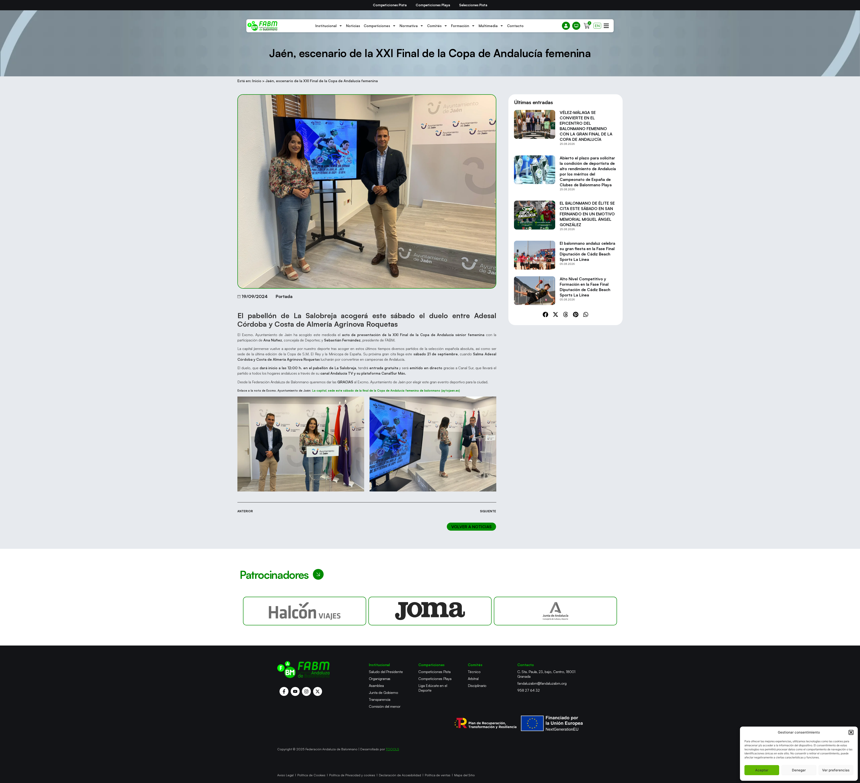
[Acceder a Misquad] (566, 26)
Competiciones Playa (433, 5)
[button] (851, 732)
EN (597, 26)
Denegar (799, 770)
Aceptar (761, 770)
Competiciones (377, 26)
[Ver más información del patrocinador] (304, 611)
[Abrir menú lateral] (606, 26)
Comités (434, 26)
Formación (460, 26)
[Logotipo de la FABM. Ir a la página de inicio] (262, 26)
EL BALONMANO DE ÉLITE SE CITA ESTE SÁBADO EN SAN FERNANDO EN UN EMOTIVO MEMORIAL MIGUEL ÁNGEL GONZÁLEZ (587, 214)
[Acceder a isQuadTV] (576, 26)
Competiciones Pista (390, 5)
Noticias (353, 26)
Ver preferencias (835, 770)
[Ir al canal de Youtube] (295, 691)
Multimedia (488, 26)
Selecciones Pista (473, 5)
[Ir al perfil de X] (317, 691)
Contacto (515, 26)
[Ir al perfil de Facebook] (284, 691)
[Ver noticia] (534, 129)
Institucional (326, 26)
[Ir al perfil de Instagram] (306, 691)
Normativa (409, 26)
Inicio (256, 81)
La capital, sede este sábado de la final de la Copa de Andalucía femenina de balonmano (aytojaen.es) (386, 390)
